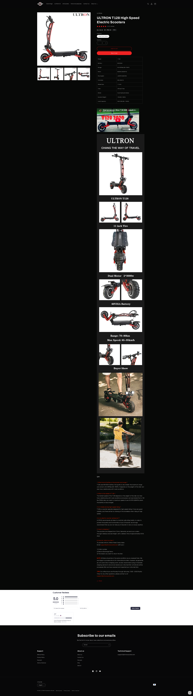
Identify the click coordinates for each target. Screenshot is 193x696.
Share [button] (100, 580)
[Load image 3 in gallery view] (70, 74)
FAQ (78, 662)
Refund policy (59, 690)
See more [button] (64, 621)
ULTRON (43, 690)
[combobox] (83, 608)
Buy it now (114, 53)
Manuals (79, 660)
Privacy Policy (41, 657)
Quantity (99, 39)
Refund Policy (40, 654)
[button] (94, 4)
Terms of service (75, 690)
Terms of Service (41, 662)
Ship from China (103, 36)
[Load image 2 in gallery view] (57, 74)
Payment (39, 660)
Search (79, 665)
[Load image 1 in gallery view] (44, 74)
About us (79, 654)
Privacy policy (67, 690)
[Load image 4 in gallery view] (84, 74)
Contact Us (80, 657)
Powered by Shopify (49, 690)
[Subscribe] (109, 645)
